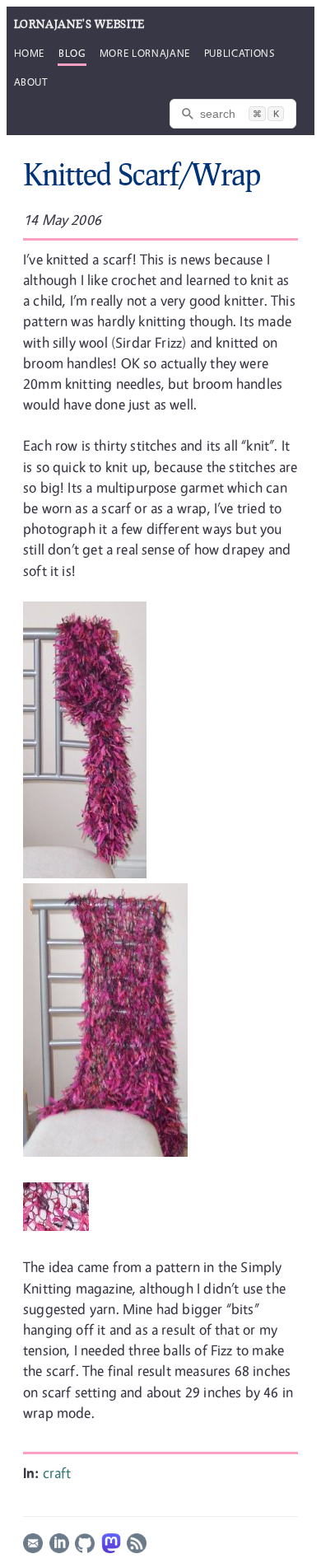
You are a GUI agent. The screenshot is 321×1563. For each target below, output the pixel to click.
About (31, 81)
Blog (72, 52)
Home (29, 52)
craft (57, 1472)
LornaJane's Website (79, 23)
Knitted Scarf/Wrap (141, 174)
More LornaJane (145, 52)
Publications (239, 52)
